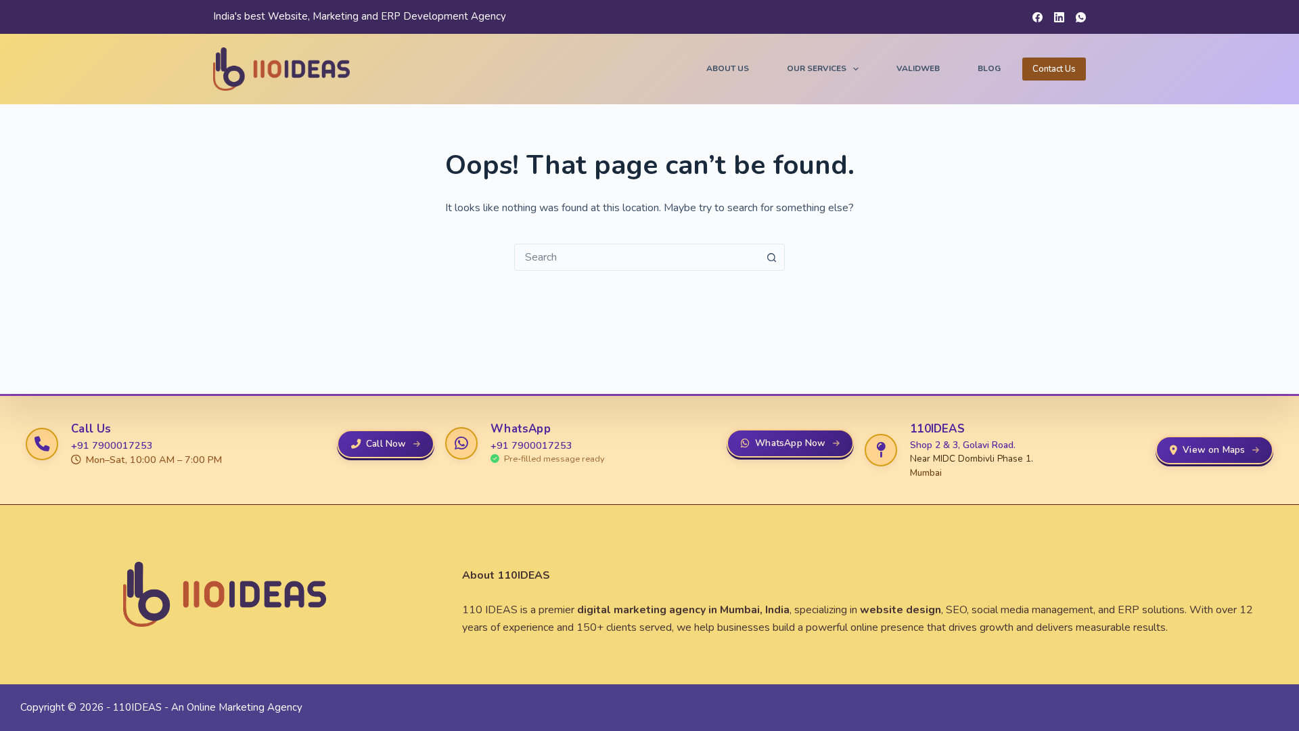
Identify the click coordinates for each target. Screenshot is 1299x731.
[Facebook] (1037, 17)
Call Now (386, 443)
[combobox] (636, 257)
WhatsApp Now (790, 443)
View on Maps (1214, 449)
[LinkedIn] (1059, 17)
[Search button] (771, 257)
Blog (989, 68)
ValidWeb (918, 68)
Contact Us (1054, 69)
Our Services (816, 68)
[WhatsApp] (1081, 17)
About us (727, 68)
